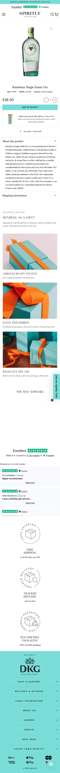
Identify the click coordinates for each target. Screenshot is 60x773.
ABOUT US (29, 710)
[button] (56, 386)
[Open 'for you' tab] (51, 764)
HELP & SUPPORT (29, 681)
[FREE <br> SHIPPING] (30, 534)
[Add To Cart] (19, 414)
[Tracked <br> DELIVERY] (30, 577)
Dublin (29, 729)
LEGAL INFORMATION (29, 701)
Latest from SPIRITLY (29, 749)
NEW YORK (29, 739)
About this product (13, 141)
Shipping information (14, 195)
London (29, 720)
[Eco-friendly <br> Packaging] (30, 621)
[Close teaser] (52, 400)
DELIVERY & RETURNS (29, 691)
